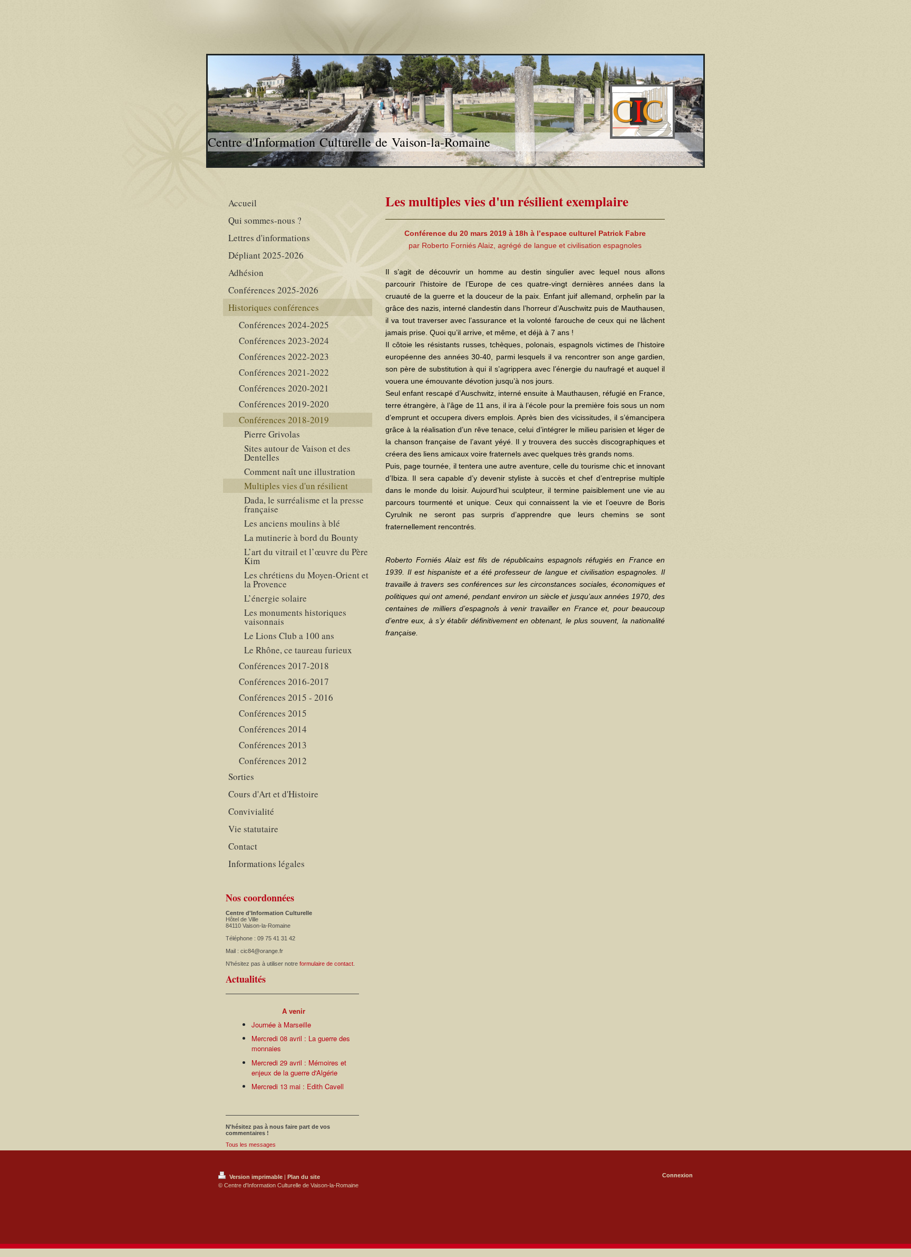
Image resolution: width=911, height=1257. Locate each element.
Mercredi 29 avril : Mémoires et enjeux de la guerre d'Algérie (298, 1068)
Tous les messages (251, 1144)
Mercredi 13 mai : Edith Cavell (297, 1086)
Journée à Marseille (281, 1025)
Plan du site (303, 1177)
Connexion (677, 1175)
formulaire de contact (326, 963)
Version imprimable (256, 1177)
